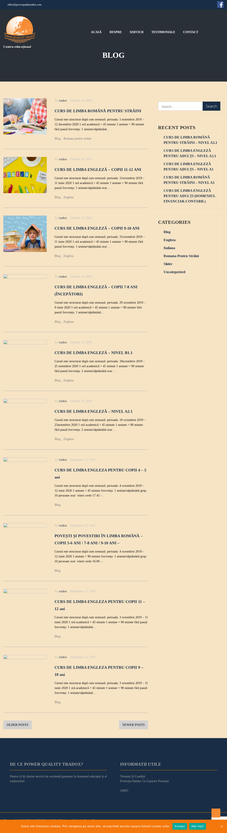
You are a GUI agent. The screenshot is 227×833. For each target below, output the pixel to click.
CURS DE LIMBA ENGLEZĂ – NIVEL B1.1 (94, 352)
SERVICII (136, 32)
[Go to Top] (215, 813)
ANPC (124, 790)
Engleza (69, 197)
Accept (180, 826)
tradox (63, 100)
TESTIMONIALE (163, 32)
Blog (58, 138)
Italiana (169, 248)
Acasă (96, 32)
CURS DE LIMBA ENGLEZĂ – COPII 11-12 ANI (98, 169)
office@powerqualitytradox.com (24, 4)
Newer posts (133, 725)
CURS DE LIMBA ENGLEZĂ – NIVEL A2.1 (94, 411)
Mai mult (198, 826)
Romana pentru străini (77, 138)
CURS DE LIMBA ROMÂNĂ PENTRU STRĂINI (98, 111)
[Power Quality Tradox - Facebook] (220, 4)
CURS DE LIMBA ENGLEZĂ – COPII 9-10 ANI (97, 228)
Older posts (17, 725)
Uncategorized (174, 272)
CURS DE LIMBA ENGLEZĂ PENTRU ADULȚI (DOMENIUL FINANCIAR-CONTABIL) (189, 196)
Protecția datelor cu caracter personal (144, 781)
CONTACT (190, 32)
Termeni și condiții (132, 776)
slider (168, 264)
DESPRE (116, 32)
